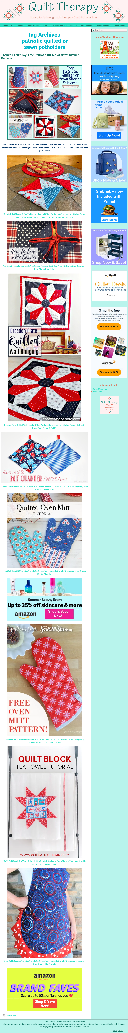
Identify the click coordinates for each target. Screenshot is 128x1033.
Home (6, 25)
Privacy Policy (98, 391)
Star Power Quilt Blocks (85, 25)
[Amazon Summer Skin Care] (44, 599)
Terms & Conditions (100, 389)
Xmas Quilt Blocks (104, 25)
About (13, 25)
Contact (21, 25)
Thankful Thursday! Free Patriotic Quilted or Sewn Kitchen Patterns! (40, 56)
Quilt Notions (119, 25)
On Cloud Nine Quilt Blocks (62, 25)
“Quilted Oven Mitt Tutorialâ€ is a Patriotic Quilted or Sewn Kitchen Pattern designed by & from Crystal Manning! (45, 572)
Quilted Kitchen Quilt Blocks (38, 25)
